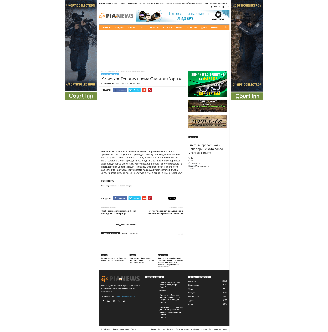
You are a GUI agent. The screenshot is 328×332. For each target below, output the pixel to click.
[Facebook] (211, 7)
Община (119, 27)
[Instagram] (219, 7)
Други (204, 27)
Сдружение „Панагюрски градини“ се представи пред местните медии (142, 260)
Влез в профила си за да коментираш (116, 186)
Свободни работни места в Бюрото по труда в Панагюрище (119, 212)
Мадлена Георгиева (111, 83)
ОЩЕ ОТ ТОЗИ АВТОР (130, 233)
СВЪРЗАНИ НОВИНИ (110, 233)
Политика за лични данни (215, 3)
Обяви (214, 27)
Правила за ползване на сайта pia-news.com (183, 3)
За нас (142, 3)
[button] (225, 27)
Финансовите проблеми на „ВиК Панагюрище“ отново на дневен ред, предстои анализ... (171, 310)
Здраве (131, 27)
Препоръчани (112, 71)
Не (192, 161)
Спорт (142, 27)
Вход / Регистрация (129, 3)
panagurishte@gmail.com (125, 296)
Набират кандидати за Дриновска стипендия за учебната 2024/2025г (165, 212)
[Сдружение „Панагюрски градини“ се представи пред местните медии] (142, 246)
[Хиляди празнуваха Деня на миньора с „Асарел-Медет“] (114, 246)
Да (192, 158)
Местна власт (162, 255)
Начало (107, 27)
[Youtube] (227, 7)
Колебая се (195, 163)
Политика (192, 27)
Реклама (159, 3)
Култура (167, 27)
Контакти (150, 3)
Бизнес (179, 27)
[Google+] (215, 7)
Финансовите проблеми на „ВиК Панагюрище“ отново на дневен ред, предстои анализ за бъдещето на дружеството (170, 262)
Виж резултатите (202, 166)
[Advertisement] (164, 49)
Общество (154, 27)
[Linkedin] (223, 7)
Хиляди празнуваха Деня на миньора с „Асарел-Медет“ (113, 259)
